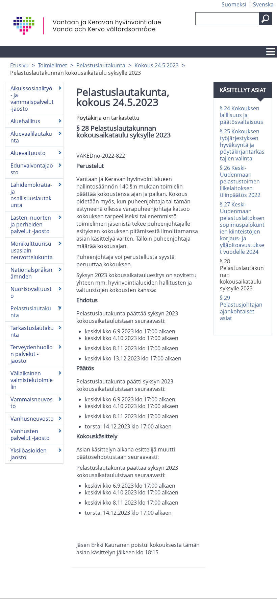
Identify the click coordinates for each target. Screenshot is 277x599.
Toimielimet (52, 65)
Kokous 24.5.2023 (156, 65)
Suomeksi (234, 4)
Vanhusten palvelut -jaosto (30, 434)
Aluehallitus (25, 121)
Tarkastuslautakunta (32, 331)
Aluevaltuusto (28, 153)
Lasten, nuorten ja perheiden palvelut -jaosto (30, 224)
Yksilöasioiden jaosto (28, 454)
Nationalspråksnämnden (31, 273)
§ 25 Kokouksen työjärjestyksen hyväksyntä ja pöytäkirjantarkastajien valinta (242, 145)
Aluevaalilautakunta (31, 137)
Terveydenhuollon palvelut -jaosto (31, 353)
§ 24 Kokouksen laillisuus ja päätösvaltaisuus (241, 115)
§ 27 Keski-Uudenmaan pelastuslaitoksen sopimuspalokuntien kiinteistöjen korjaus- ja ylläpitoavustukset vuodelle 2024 (242, 228)
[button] (265, 18)
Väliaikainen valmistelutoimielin (31, 380)
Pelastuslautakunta (100, 65)
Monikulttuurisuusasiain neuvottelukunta (31, 250)
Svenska (263, 4)
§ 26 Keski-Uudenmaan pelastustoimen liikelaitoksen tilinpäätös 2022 (240, 181)
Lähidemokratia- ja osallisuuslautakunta (31, 195)
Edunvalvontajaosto (31, 169)
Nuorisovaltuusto (31, 292)
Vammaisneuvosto (31, 403)
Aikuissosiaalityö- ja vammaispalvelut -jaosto (32, 98)
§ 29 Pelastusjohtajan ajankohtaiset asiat (241, 307)
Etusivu (19, 65)
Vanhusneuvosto (32, 418)
